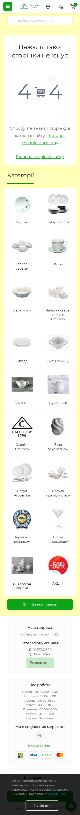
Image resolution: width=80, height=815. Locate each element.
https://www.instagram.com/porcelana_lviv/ (39, 735)
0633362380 (42, 650)
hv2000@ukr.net (40, 745)
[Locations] (47, 6)
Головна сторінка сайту (40, 156)
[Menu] (7, 6)
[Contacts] (60, 6)
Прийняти (42, 806)
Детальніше (57, 794)
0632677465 (42, 654)
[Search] (12, 20)
